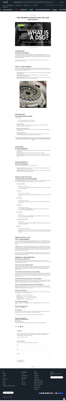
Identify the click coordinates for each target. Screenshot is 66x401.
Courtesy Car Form (37, 387)
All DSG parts (19, 295)
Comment (18, 353)
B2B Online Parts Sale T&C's (38, 384)
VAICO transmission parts (33, 9)
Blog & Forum (5, 7)
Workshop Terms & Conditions (38, 380)
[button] (63, 2)
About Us (4, 384)
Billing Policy (36, 373)
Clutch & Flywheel (18, 5)
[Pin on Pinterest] (22, 327)
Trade (56, 5)
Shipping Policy (36, 378)
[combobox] (33, 2)
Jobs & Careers (60, 5)
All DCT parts (19, 299)
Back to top (33, 366)
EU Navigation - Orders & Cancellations (9, 385)
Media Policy (36, 389)
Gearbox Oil (14, 9)
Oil (30, 5)
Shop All (4, 5)
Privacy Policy (36, 375)
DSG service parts (19, 296)
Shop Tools (35, 5)
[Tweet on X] (18, 327)
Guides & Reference (33, 15)
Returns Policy (36, 377)
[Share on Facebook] (20, 327)
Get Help (4, 382)
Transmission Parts (10, 5)
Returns (4, 380)
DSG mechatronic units (20, 297)
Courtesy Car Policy (37, 385)
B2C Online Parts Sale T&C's (38, 382)
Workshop (48, 5)
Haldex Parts (26, 5)
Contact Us (52, 5)
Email (17, 349)
